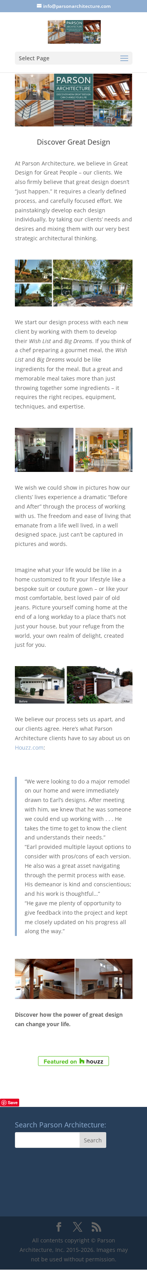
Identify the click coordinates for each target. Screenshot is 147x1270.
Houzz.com (29, 747)
